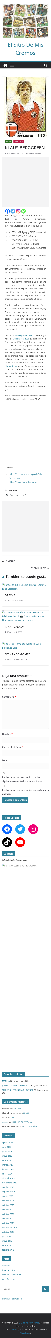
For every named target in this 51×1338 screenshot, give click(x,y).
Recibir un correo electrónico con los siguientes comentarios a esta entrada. (22, 779)
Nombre (7, 734)
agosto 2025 (7, 1196)
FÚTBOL (8, 141)
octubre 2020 (8, 1218)
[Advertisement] (25, 182)
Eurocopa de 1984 (24, 335)
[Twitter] (12, 211)
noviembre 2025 (9, 1182)
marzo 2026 (7, 1165)
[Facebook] (7, 211)
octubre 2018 (8, 1232)
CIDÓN (18, 1108)
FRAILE (26, 1113)
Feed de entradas (10, 1270)
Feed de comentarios (11, 1274)
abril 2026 (6, 1160)
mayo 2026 (7, 1156)
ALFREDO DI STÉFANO (22, 1122)
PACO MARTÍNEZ (30, 1126)
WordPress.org (9, 1279)
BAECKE (10, 595)
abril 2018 (6, 1245)
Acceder (6, 1265)
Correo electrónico (12, 747)
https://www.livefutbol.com (23, 481)
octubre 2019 (8, 1223)
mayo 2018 (7, 1241)
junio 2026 (7, 1151)
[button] (43, 407)
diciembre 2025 (9, 1178)
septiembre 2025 (10, 1191)
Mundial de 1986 (21, 338)
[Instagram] (18, 211)
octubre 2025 (8, 1187)
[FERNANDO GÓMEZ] (25, 643)
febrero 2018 (8, 1250)
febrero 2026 (8, 1169)
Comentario (9, 696)
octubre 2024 (8, 1200)
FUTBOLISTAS (19, 141)
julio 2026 (6, 1147)
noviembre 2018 (9, 1227)
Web (4, 760)
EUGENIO (10, 561)
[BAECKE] (25, 584)
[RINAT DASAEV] (25, 612)
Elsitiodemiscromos (33, 153)
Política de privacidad (12, 1298)
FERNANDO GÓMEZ (17, 654)
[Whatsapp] (23, 211)
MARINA (6, 1081)
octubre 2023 (8, 1205)
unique (5, 1122)
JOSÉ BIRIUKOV (38, 568)
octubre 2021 (8, 1214)
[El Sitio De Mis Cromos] (5, 65)
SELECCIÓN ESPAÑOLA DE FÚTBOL (17, 1090)
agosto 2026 (7, 1142)
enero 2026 (7, 1173)
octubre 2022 (8, 1209)
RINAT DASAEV (14, 627)
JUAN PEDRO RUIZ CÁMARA (14, 1085)
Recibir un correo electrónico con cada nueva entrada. (25, 792)
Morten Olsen (11, 366)
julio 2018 (6, 1236)
